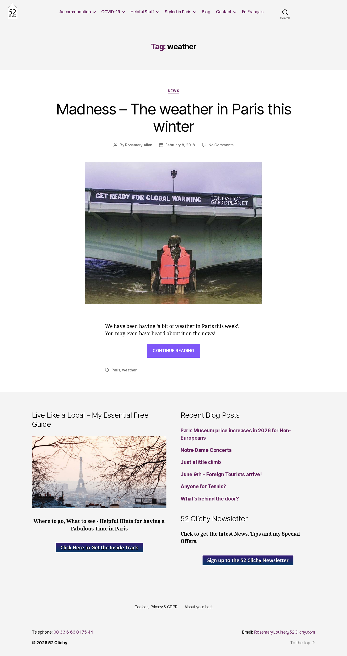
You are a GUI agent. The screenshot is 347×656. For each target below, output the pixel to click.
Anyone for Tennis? (203, 486)
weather (129, 370)
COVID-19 (110, 11)
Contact (223, 11)
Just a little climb (201, 462)
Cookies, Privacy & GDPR (156, 607)
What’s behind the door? (210, 499)
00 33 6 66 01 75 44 (73, 632)
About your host (198, 607)
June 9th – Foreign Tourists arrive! (221, 474)
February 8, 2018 (180, 145)
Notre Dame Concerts (206, 450)
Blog (206, 11)
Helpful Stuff (142, 11)
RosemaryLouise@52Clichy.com (284, 632)
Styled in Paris (178, 11)
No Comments (221, 145)
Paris (116, 370)
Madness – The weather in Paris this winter (173, 117)
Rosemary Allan (138, 145)
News (173, 91)
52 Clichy (58, 642)
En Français (253, 11)
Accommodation (75, 11)
